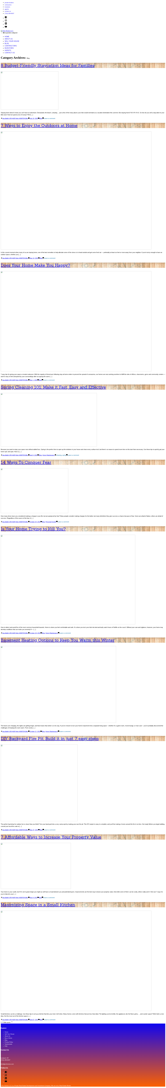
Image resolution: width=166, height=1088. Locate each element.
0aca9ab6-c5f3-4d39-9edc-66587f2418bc (15, 118)
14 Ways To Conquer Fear (26, 462)
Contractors (8, 5)
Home (7, 36)
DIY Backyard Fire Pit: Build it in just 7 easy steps (50, 738)
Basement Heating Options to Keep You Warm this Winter (57, 640)
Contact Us (8, 11)
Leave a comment (49, 118)
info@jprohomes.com (7, 1064)
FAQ (6, 1046)
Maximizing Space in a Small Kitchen (38, 904)
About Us (9, 39)
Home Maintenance (48, 455)
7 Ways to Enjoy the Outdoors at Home (39, 125)
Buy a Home (8, 1038)
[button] (1, 32)
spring (64, 455)
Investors (7, 7)
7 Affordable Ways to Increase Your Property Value (51, 837)
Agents (7, 9)
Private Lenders (9, 2)
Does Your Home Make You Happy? (35, 265)
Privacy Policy (9, 1042)
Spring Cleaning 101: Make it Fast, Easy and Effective (53, 387)
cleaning (58, 455)
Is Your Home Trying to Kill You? (33, 528)
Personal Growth (51, 522)
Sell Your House (12, 41)
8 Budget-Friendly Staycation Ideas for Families (47, 65)
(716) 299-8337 (9, 13)
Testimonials (8, 1044)
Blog (7, 43)
